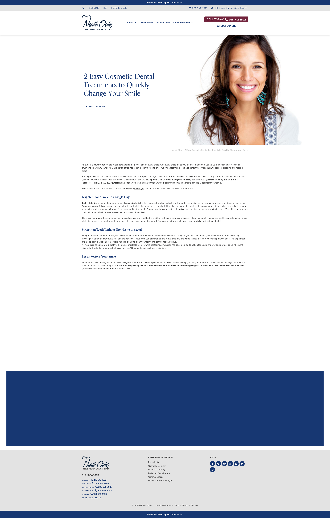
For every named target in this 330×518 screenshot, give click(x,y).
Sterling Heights (88, 487)
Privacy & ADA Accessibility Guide (167, 505)
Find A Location (199, 7)
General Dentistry (156, 469)
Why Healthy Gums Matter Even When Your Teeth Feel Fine (221, 349)
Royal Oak (85, 480)
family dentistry (168, 167)
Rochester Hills (87, 491)
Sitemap (185, 505)
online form (108, 268)
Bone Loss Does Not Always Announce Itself (165, 349)
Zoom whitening (90, 206)
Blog (105, 8)
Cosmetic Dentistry (157, 466)
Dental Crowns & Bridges (160, 480)
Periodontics (154, 462)
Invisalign (139, 188)
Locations (146, 22)
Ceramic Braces (155, 477)
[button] (212, 463)
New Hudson (86, 484)
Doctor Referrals (119, 8)
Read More (89, 356)
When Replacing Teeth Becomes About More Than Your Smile (108, 349)
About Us (131, 22)
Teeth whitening (89, 203)
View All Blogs (165, 368)
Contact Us (93, 8)
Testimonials (162, 22)
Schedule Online (226, 26)
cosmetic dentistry (189, 167)
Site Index (194, 505)
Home (173, 150)
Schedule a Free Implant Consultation (165, 2)
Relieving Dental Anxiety (159, 473)
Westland (85, 494)
